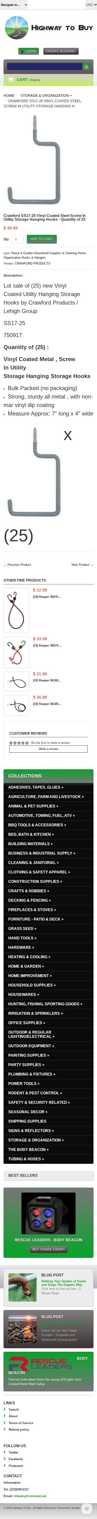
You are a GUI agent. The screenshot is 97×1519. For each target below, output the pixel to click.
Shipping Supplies (27, 1121)
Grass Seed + (22, 929)
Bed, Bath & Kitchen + (31, 834)
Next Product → (82, 564)
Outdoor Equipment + (31, 1046)
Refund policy (19, 1429)
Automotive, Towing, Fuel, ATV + (41, 816)
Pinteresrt (16, 1466)
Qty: (6, 239)
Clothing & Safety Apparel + (39, 872)
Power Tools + (24, 1084)
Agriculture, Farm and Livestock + (46, 797)
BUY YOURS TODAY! (48, 1249)
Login (31, 51)
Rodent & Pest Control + (35, 1093)
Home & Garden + (26, 966)
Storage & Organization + (46, 96)
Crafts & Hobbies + (28, 891)
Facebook (16, 1459)
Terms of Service (21, 1423)
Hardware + (21, 947)
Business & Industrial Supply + (41, 853)
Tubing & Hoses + (26, 1159)
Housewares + (23, 995)
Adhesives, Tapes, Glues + (35, 787)
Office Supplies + (26, 1023)
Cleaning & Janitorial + (33, 863)
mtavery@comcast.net (30, 1496)
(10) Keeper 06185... (47, 704)
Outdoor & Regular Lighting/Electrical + (31, 1034)
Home (9, 96)
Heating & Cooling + (29, 957)
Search (14, 1409)
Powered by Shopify (68, 1508)
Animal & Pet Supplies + (33, 806)
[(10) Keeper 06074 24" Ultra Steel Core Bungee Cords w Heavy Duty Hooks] (16, 652)
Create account (61, 51)
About (13, 1416)
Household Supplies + (32, 985)
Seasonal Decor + (28, 1112)
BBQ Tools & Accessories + (37, 825)
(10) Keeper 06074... (47, 645)
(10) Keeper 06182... (47, 680)
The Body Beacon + (28, 1150)
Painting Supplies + (28, 1055)
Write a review (48, 749)
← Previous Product (17, 564)
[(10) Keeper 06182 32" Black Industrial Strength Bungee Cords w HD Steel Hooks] (16, 682)
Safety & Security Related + (39, 1102)
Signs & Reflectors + (31, 1131)
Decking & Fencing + (29, 900)
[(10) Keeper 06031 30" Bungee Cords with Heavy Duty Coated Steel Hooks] (16, 610)
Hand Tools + (22, 938)
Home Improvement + (30, 976)
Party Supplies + (26, 1065)
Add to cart (42, 239)
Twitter (13, 1452)
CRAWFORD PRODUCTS (32, 263)
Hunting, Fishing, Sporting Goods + (45, 1004)
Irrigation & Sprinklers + (35, 1013)
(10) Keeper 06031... (47, 597)
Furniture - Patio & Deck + (36, 919)
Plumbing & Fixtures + (31, 1074)
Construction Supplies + (35, 882)
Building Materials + (30, 844)
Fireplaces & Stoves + (32, 910)
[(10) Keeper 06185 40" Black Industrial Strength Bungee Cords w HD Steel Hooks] (16, 705)
